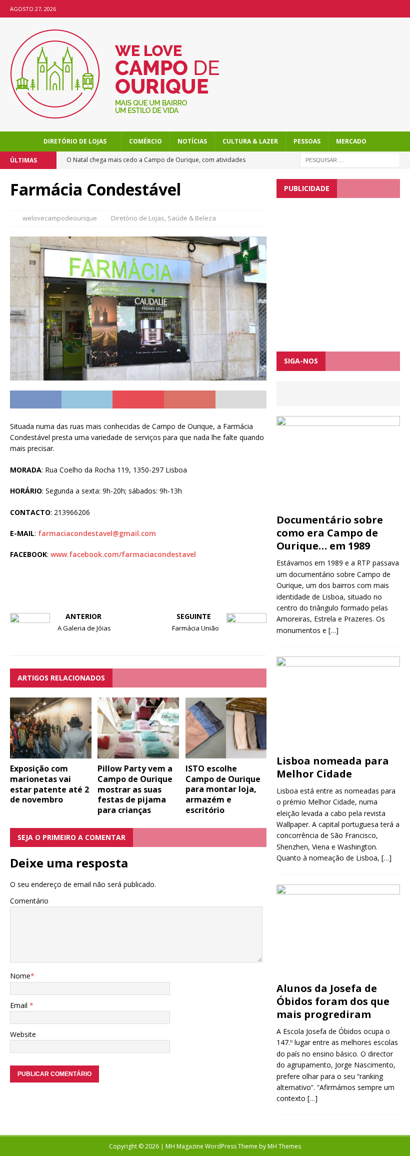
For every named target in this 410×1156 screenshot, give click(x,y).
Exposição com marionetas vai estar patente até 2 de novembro (49, 784)
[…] (333, 630)
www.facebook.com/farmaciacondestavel (123, 554)
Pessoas (307, 141)
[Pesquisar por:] (350, 159)
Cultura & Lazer (250, 141)
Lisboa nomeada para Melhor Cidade (332, 767)
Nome (20, 975)
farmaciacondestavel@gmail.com (97, 533)
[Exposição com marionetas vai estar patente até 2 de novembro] (51, 753)
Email (20, 1005)
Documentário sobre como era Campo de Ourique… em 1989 (329, 532)
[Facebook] (401, 9)
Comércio (145, 141)
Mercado (351, 141)
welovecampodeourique (59, 218)
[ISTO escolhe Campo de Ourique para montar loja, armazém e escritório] (226, 752)
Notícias (192, 141)
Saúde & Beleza (192, 218)
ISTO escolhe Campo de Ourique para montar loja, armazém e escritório (223, 789)
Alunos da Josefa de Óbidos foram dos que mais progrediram (333, 1001)
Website (23, 1034)
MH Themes (284, 1146)
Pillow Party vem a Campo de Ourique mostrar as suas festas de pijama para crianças (135, 789)
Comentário (29, 901)
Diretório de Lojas (75, 141)
